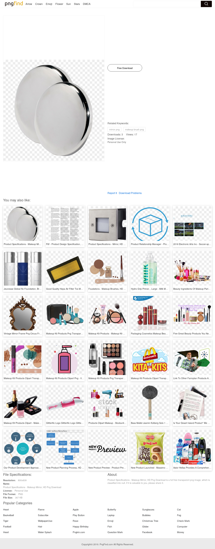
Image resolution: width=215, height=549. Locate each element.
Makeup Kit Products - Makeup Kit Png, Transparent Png (116, 333)
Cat (179, 509)
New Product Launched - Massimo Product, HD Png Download (162, 467)
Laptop (111, 515)
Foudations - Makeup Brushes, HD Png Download (113, 288)
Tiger (5, 520)
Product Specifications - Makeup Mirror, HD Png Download (33, 244)
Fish (110, 526)
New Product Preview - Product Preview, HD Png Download (117, 467)
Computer (182, 526)
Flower (59, 4)
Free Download (125, 68)
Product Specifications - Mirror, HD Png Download (113, 244)
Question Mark (115, 532)
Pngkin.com (79, 532)
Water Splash (45, 532)
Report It (112, 193)
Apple (76, 509)
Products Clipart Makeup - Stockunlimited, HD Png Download (118, 422)
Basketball (8, 515)
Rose (75, 520)
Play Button (79, 515)
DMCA (87, 4)
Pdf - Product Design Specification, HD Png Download (72, 244)
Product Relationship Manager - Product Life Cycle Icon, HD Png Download (168, 244)
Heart (6, 509)
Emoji (49, 4)
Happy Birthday (81, 526)
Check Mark (183, 520)
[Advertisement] (53, 38)
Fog (179, 515)
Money (180, 532)
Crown (39, 4)
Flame (41, 509)
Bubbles (146, 515)
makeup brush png (134, 129)
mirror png (114, 129)
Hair (40, 526)
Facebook (147, 532)
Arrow (28, 4)
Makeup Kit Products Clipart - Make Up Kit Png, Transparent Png (36, 422)
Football (7, 526)
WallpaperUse (45, 520)
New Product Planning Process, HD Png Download (71, 467)
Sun (68, 4)
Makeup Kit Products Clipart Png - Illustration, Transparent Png (77, 378)
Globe (145, 526)
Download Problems (130, 193)
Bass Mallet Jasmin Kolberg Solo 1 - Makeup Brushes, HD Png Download (167, 422)
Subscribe (43, 515)
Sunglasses (148, 509)
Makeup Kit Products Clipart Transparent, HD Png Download (161, 378)
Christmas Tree (150, 520)
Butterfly (112, 509)
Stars (77, 4)
